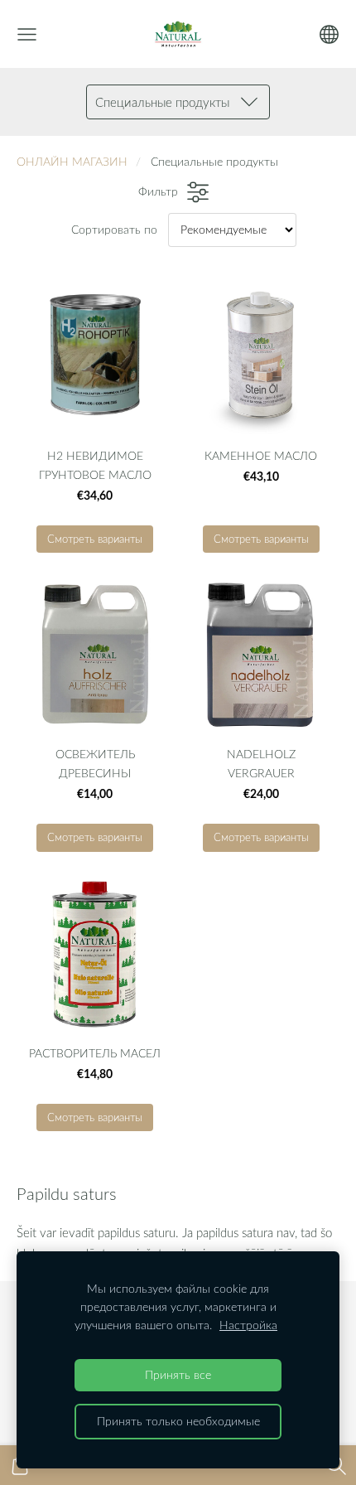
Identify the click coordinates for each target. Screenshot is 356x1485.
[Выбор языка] (329, 34)
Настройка (248, 1325)
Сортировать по (114, 229)
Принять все (178, 1374)
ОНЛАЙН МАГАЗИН (72, 161)
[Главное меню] (27, 34)
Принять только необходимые (178, 1421)
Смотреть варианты (94, 538)
